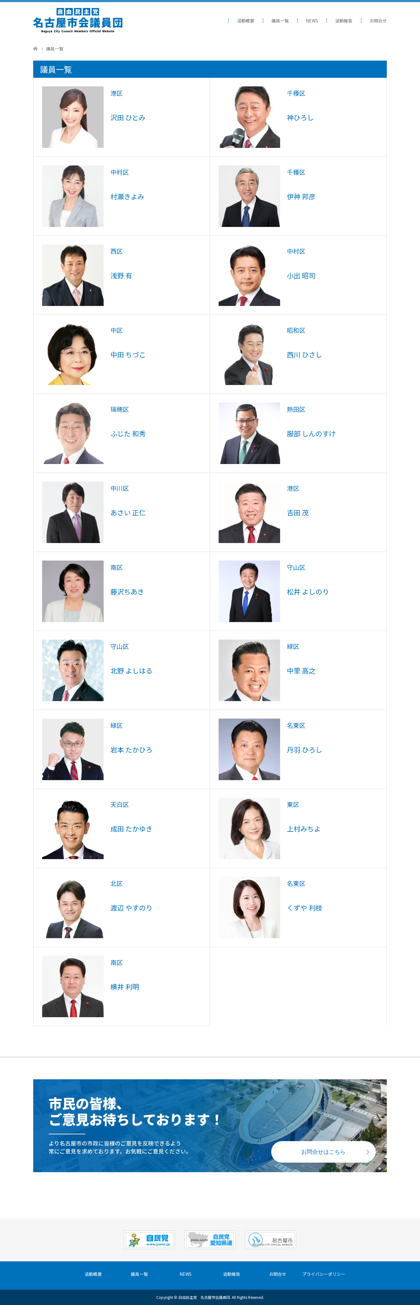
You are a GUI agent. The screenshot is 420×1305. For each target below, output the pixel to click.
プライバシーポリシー (323, 1274)
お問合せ (378, 21)
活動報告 (343, 21)
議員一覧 (280, 21)
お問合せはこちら (323, 1152)
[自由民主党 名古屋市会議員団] (77, 20)
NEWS (312, 21)
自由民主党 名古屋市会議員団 (204, 1297)
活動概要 (245, 21)
